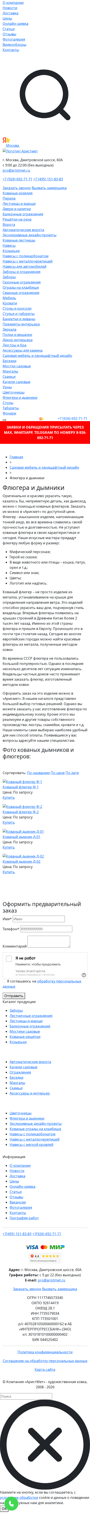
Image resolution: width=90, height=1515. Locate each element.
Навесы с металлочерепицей (27, 261)
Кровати (10, 303)
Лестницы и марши (19, 203)
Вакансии (18, 1202)
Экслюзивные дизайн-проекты (36, 1123)
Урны (7, 387)
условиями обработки (19, 1497)
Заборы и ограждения (21, 271)
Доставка (10, 13)
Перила (9, 198)
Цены (7, 18)
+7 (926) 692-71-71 (17, 179)
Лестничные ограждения (31, 1015)
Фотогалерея (14, 39)
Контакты (11, 49)
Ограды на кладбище (21, 287)
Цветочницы (13, 392)
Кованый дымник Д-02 (21, 861)
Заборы (9, 277)
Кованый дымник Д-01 (21, 836)
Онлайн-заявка (15, 23)
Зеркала (9, 329)
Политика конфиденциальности (45, 1352)
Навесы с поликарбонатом (25, 256)
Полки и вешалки (17, 334)
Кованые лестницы (19, 240)
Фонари (9, 413)
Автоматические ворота (23, 229)
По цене (58, 772)
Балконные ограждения (23, 214)
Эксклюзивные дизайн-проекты (29, 235)
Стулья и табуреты (19, 313)
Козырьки (11, 250)
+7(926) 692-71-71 (46, 1233)
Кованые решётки (25, 1036)
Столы (8, 402)
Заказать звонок (17, 187)
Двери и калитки (17, 208)
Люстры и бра (14, 345)
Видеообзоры (14, 44)
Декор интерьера (18, 339)
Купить (9, 797)
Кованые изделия (18, 193)
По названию (38, 772)
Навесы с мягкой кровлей (31, 1144)
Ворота (9, 224)
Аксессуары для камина (23, 350)
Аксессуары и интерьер (30, 1093)
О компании (13, 2)
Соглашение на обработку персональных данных (45, 1360)
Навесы (9, 245)
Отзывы (9, 34)
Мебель (9, 298)
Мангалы (10, 371)
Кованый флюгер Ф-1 (21, 787)
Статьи (9, 28)
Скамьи (9, 376)
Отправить (13, 995)
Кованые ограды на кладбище (35, 1128)
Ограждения (20, 1072)
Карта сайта (45, 1369)
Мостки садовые (17, 366)
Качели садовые (16, 381)
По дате (72, 772)
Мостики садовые (25, 1031)
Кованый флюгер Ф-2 (21, 811)
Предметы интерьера (21, 324)
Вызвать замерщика (49, 187)
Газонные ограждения (22, 282)
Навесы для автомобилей (24, 266)
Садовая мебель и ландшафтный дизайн (37, 355)
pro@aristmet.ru (16, 170)
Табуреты (11, 408)
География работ (24, 1218)
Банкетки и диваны (19, 318)
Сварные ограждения (21, 292)
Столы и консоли (17, 308)
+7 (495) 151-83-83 (48, 179)
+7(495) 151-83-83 (17, 1233)
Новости (10, 7)
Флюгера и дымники (20, 397)
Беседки (9, 360)
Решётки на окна (17, 219)
